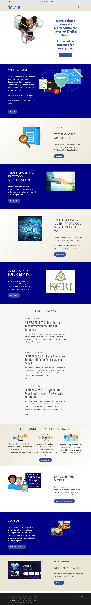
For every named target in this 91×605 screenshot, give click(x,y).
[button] (82, 7)
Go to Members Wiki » (45, 1)
